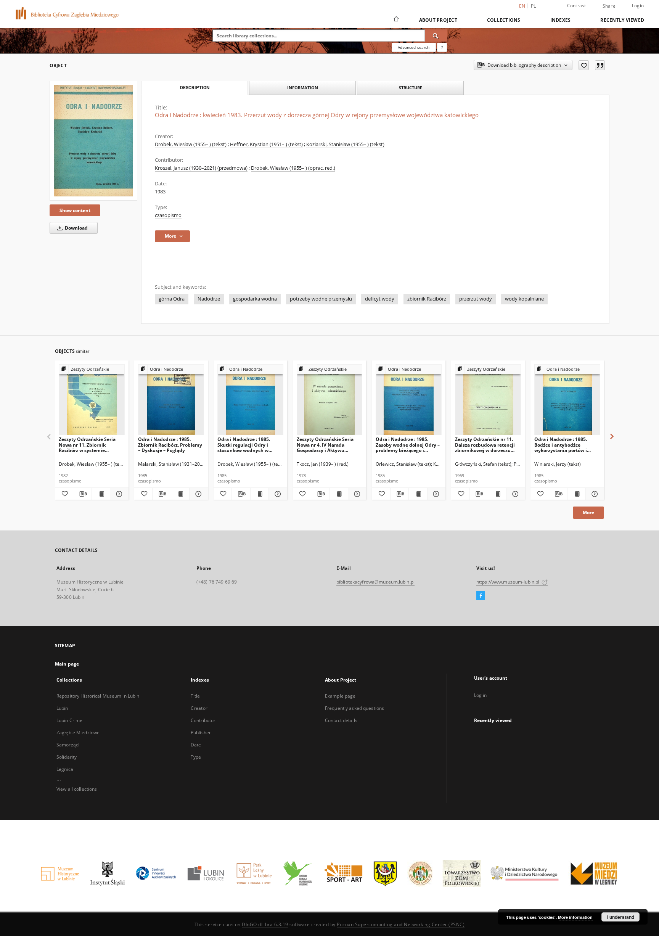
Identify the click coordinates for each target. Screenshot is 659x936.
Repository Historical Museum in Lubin (97, 696)
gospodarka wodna (255, 299)
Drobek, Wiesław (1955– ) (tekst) (191, 144)
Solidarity (66, 757)
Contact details (341, 720)
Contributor (203, 720)
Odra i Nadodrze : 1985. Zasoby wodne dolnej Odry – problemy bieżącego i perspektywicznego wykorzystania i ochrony (408, 444)
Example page (340, 696)
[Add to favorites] (584, 65)
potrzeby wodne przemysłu (321, 299)
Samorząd (67, 744)
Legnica (64, 769)
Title (195, 696)
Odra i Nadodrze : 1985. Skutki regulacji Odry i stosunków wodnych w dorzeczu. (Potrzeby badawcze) (243, 444)
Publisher (201, 732)
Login (638, 5)
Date (196, 744)
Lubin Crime (69, 720)
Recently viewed (622, 20)
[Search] (436, 35)
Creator (199, 708)
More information (575, 917)
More (588, 512)
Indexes (560, 20)
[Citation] (600, 65)
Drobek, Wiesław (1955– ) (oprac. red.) (293, 168)
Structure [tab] (410, 87)
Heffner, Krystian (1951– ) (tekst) (266, 144)
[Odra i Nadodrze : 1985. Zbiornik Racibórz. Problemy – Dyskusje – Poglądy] (171, 400)
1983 (160, 191)
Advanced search (413, 47)
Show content (74, 210)
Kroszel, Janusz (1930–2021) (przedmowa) (201, 168)
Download (76, 228)
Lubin (62, 708)
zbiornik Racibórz (426, 299)
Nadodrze (209, 299)
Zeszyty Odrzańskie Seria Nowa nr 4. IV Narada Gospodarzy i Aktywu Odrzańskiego (325, 444)
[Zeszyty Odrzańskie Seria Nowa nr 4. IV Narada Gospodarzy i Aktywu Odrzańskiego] (329, 400)
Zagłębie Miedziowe (78, 732)
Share (609, 6)
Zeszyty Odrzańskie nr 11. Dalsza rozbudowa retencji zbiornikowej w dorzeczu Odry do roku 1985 (485, 444)
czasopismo (168, 215)
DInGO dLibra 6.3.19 (265, 924)
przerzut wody (475, 299)
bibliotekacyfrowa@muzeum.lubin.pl (375, 582)
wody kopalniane (524, 299)
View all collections (76, 789)
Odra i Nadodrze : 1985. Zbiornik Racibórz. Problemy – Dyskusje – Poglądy (170, 444)
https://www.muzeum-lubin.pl (508, 582)
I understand (620, 916)
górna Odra (172, 299)
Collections (504, 20)
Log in (480, 695)
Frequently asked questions (354, 708)
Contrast (576, 5)
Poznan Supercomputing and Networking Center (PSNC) (401, 924)
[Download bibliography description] (82, 494)
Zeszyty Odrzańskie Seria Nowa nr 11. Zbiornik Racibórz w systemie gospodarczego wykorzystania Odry (87, 444)
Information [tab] (302, 87)
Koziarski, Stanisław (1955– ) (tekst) (345, 144)
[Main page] (395, 19)
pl (533, 5)
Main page (67, 664)
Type (196, 757)
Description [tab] (194, 87)
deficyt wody (379, 299)
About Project (438, 20)
